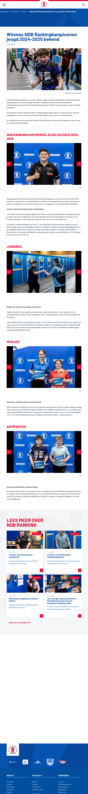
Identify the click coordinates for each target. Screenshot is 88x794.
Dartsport (61, 782)
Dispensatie (62, 792)
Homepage (4, 11)
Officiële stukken (37, 789)
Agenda (34, 784)
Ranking (9, 784)
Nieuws (23, 11)
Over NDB (14, 11)
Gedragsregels (63, 787)
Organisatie (36, 787)
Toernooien (10, 789)
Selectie (9, 792)
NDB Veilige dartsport (65, 784)
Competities (11, 787)
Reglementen (62, 789)
